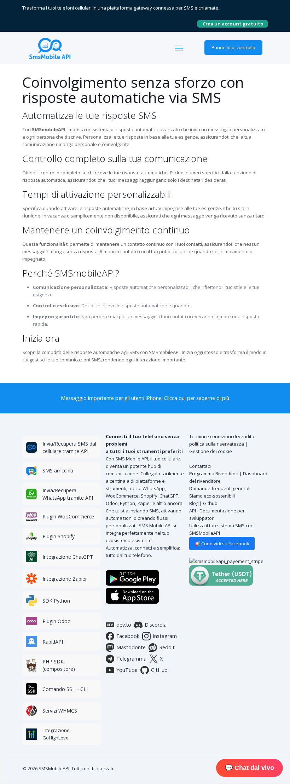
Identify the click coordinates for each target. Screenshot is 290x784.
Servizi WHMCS (59, 710)
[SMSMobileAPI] (49, 48)
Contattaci (200, 466)
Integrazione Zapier (64, 578)
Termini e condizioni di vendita (221, 436)
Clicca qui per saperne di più (196, 398)
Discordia (156, 624)
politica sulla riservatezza (216, 444)
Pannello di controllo (233, 47)
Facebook (127, 636)
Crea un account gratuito (235, 24)
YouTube (127, 670)
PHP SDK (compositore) (58, 665)
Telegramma (131, 658)
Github (210, 503)
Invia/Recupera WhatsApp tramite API (67, 494)
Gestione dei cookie (210, 451)
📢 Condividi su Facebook (222, 543)
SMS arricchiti (57, 470)
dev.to (123, 624)
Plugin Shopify (58, 536)
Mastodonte (131, 647)
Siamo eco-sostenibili (212, 496)
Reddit (167, 647)
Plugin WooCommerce (68, 516)
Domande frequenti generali (219, 488)
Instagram (165, 636)
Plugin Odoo (56, 621)
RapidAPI (52, 641)
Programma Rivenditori (213, 473)
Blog (193, 503)
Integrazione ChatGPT (67, 556)
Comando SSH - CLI (65, 689)
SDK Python (56, 600)
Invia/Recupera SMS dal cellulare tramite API (69, 447)
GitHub (159, 670)
